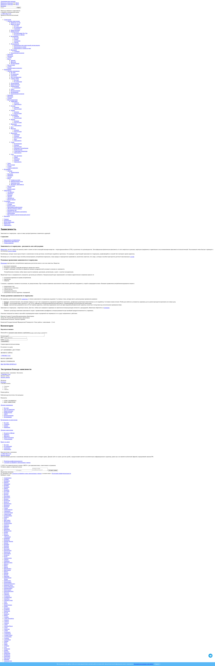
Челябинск (7, 654)
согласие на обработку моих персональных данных (26, 473)
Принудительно (15, 30)
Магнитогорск (8, 562)
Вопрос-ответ (11, 189)
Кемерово (7, 540)
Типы (9, 163)
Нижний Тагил (8, 585)
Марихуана (14, 133)
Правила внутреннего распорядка (17, 211)
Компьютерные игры (17, 181)
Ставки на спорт (15, 180)
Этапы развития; (9, 243)
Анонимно (17, 28)
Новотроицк (7, 589)
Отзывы (9, 204)
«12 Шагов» (10, 192)
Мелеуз (6, 564)
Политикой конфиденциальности (61, 473)
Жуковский (7, 521)
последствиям (12, 251)
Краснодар (7, 552)
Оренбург (7, 599)
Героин (13, 110)
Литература (10, 198)
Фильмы (9, 195)
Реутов (6, 612)
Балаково (6, 490)
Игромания (7, 169)
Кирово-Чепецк (8, 541)
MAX (17, 3)
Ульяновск (7, 648)
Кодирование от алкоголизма (9, 420)
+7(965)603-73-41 (5, 355)
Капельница (7, 449)
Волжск (6, 499)
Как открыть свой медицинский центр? (18, 214)
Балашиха (7, 481)
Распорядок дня (11, 210)
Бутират (13, 106)
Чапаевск (6, 651)
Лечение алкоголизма (13, 21)
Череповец (7, 656)
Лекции (9, 196)
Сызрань (6, 638)
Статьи (9, 66)
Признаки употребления (21, 148)
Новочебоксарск (8, 591)
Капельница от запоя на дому (22, 48)
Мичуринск (7, 570)
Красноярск (7, 553)
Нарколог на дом (15, 22)
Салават (6, 617)
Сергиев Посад (8, 626)
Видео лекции (11, 199)
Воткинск (7, 505)
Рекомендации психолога (14, 68)
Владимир (7, 496)
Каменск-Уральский (7, 536)
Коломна (6, 544)
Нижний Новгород (9, 583)
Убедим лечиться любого (14, 208)
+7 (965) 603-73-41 (6, 13)
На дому (16, 25)
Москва (6, 573)
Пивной (13, 60)
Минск (6, 567)
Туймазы (6, 645)
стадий (132, 256)
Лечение (16, 103)
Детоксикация (15, 44)
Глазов (6, 508)
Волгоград (7, 497)
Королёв (6, 547)
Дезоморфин (14, 115)
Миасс (6, 565)
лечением (106, 307)
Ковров (6, 543)
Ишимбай (7, 529)
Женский (13, 62)
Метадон (13, 128)
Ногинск (6, 592)
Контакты (7, 216)
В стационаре (18, 27)
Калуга (6, 534)
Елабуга (6, 517)
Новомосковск (8, 588)
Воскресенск (7, 503)
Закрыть (157, 664)
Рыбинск (6, 614)
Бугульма (6, 491)
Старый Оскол (8, 635)
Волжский (7, 500)
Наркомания (7, 69)
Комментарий (5, 336)
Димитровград (8, 509)
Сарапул (6, 621)
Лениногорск (8, 558)
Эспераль (16, 51)
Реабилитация (15, 31)
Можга (6, 571)
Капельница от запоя (20, 47)
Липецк (6, 559)
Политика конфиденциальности (13, 461)
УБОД (12, 89)
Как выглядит (18, 155)
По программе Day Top (20, 33)
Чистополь (7, 658)
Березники (7, 484)
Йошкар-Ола (7, 530)
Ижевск (6, 527)
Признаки (10, 56)
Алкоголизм (7, 19)
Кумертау (6, 555)
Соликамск (7, 632)
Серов (6, 627)
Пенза (5, 603)
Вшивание (14, 50)
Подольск (7, 608)
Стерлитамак (8, 636)
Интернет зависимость (17, 184)
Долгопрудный (8, 512)
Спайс (12, 142)
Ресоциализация (15, 90)
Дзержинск (7, 511)
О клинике (7, 201)
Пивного (6, 434)
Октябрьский (8, 597)
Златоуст (6, 524)
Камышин (7, 538)
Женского (7, 436)
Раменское (7, 611)
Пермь (6, 606)
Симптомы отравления (20, 151)
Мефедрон (14, 124)
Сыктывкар (7, 639)
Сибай (6, 630)
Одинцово (7, 596)
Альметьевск (7, 478)
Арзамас (6, 479)
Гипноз (16, 39)
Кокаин (13, 119)
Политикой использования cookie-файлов (143, 664)
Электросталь (8, 661)
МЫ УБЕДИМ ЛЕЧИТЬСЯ (8, 364)
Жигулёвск (7, 520)
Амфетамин (14, 101)
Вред (15, 139)
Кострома (6, 549)
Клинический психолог (17, 53)
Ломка (16, 157)
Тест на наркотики (16, 77)
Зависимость (17, 104)
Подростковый (15, 63)
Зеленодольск (8, 523)
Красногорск (7, 550)
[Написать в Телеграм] (210, 656)
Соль (12, 154)
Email (3, 339)
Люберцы (7, 561)
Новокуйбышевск (9, 586)
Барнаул (6, 482)
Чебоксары (7, 653)
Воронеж (6, 506)
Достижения (11, 202)
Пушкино (7, 609)
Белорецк (3, 6)
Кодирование (14, 36)
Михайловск (7, 568)
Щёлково (6, 659)
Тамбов (6, 641)
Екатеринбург (8, 515)
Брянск (6, 488)
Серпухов (7, 629)
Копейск (6, 546)
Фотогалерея (11, 213)
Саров (6, 624)
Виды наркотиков (12, 99)
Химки (6, 650)
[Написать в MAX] (210, 652)
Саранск (6, 620)
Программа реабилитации (14, 207)
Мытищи (6, 576)
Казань (6, 532)
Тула (5, 647)
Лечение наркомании (13, 71)
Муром (6, 574)
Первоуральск (8, 605)
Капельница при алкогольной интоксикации (27, 45)
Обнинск (6, 594)
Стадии (9, 57)
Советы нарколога (12, 168)
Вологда (6, 502)
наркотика (25, 299)
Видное (6, 494)
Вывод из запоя (15, 24)
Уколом (16, 42)
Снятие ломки (15, 78)
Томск (6, 644)
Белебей (6, 485)
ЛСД (12, 127)
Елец (5, 518)
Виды (9, 59)
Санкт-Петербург (9, 618)
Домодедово (7, 514)
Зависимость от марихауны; (12, 240)
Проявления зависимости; (11, 241)
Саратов (6, 623)
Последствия (11, 65)
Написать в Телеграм (7, 3)
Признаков (4, 263)
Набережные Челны (7, 578)
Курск (5, 556)
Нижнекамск (7, 582)
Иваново (6, 526)
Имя (2, 337)
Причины (10, 54)
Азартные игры (15, 183)
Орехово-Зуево (8, 600)
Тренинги (10, 193)
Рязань (6, 615)
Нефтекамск (7, 580)
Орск (5, 602)
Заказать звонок (5, 377)
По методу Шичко (19, 34)
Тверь (5, 642)
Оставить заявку (53, 470)
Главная (6, 219)
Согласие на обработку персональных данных (17, 462)
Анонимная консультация (8, 1)
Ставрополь (7, 633)
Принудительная (9, 437)
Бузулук (6, 493)
